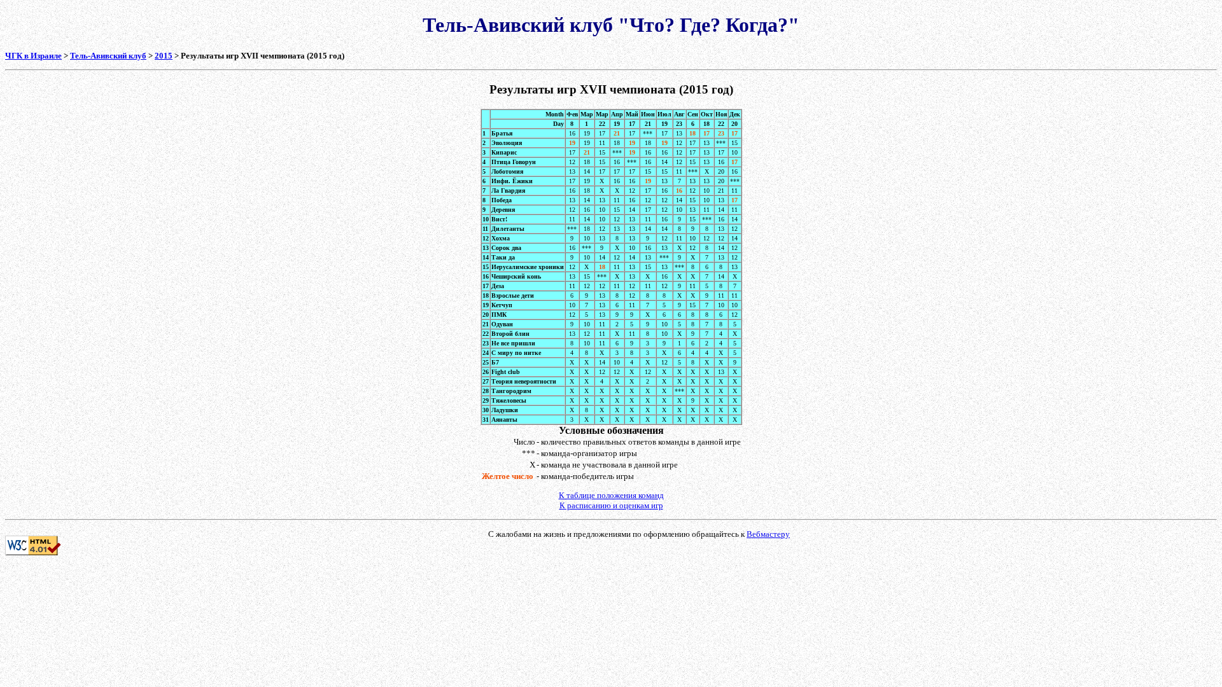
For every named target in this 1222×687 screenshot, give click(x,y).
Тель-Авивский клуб (108, 55)
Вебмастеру (768, 534)
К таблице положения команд (611, 495)
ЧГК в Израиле (33, 55)
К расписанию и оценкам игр (611, 505)
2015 (163, 55)
